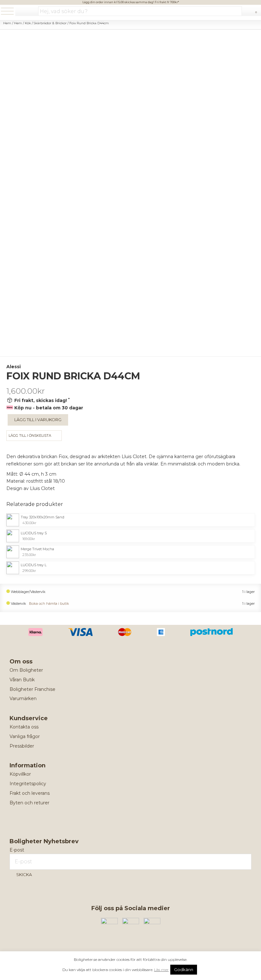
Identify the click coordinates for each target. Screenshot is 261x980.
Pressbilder (22, 746)
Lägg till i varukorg (37, 419)
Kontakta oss (24, 727)
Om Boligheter (26, 670)
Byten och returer (29, 803)
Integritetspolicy (28, 783)
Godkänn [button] (183, 969)
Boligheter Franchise (32, 689)
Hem (7, 23)
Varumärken (23, 698)
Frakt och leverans (30, 793)
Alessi (13, 366)
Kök (28, 23)
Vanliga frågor (25, 736)
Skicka (24, 874)
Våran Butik (22, 680)
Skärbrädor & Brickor (50, 23)
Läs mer (161, 969)
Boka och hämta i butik (49, 604)
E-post (17, 850)
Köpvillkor (20, 774)
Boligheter (27, 11)
